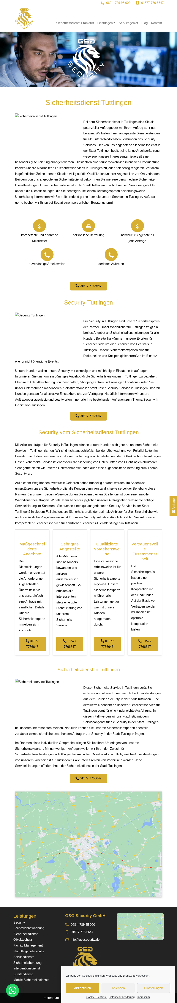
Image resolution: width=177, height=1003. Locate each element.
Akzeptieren (82, 988)
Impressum (143, 997)
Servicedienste (23, 957)
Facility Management (28, 945)
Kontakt (156, 23)
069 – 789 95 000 (118, 3)
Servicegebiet (128, 23)
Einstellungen (153, 988)
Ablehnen (118, 988)
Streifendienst (23, 974)
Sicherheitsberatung (27, 962)
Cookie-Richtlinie (96, 997)
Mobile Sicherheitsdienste (31, 980)
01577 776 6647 (152, 3)
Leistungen (105, 23)
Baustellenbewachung (28, 928)
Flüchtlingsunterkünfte (28, 951)
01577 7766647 (90, 286)
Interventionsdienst (26, 968)
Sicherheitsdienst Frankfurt (75, 23)
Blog (144, 23)
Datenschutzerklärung (122, 997)
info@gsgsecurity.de (85, 939)
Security (19, 922)
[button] (12, 990)
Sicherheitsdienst (25, 934)
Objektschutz (22, 939)
